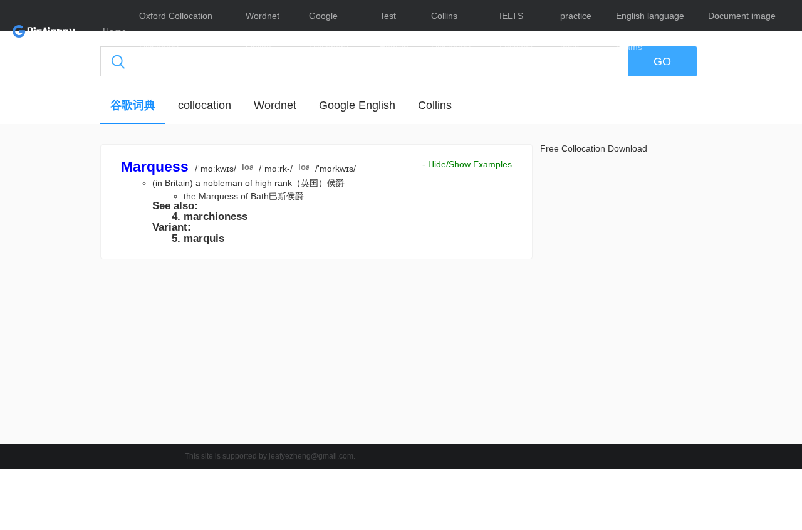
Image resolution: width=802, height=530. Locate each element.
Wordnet (275, 105)
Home (115, 31)
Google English (357, 105)
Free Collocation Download (593, 148)
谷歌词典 (132, 105)
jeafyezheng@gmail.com (311, 456)
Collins (435, 105)
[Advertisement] (316, 354)
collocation (204, 105)
